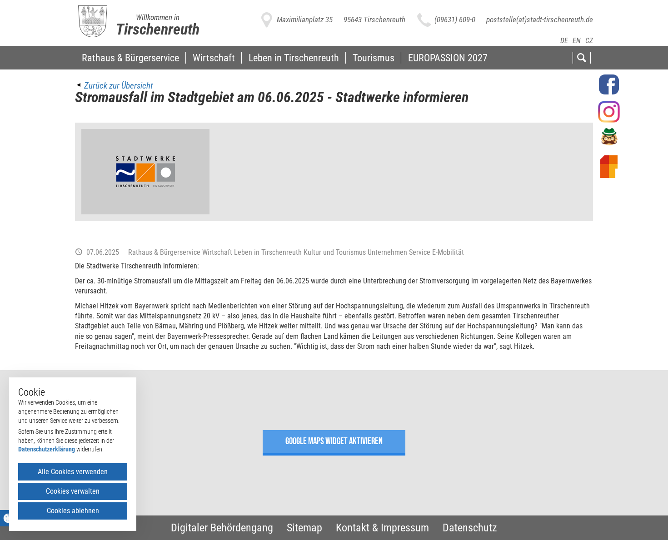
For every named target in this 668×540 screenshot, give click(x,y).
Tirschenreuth (157, 29)
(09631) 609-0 (454, 19)
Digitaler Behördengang (222, 527)
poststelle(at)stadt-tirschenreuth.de (539, 19)
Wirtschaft (214, 58)
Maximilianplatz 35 (305, 19)
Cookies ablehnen (73, 510)
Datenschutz (470, 527)
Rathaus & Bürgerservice (130, 58)
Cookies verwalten (73, 491)
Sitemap (304, 527)
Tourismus (373, 58)
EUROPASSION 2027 (448, 58)
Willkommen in (157, 17)
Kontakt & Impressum (382, 527)
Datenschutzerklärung (46, 449)
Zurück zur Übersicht (118, 85)
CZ (589, 40)
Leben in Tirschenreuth (294, 58)
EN (577, 40)
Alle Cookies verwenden (73, 471)
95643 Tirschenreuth (374, 19)
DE (564, 40)
